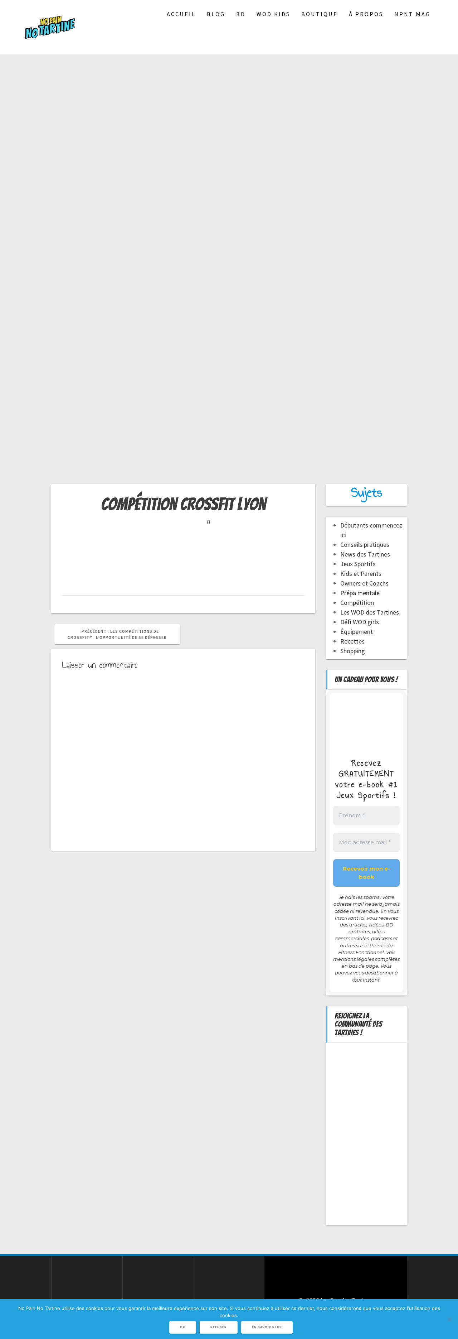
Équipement (356, 631)
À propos (366, 14)
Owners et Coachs (364, 583)
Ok (182, 1327)
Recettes (352, 641)
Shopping (352, 651)
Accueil (181, 14)
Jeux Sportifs (358, 564)
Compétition (357, 602)
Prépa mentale (360, 593)
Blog (216, 14)
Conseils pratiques (364, 544)
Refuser (218, 1327)
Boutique (319, 14)
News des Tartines (365, 554)
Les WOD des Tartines (369, 612)
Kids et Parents (360, 573)
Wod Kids (273, 14)
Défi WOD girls (359, 622)
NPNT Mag (412, 14)
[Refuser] (449, 1319)
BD (240, 14)
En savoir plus (267, 1327)
